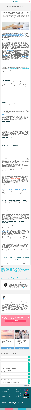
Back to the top (27, 385)
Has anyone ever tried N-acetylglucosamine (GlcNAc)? (11, 382)
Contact (10, 396)
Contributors (3, 394)
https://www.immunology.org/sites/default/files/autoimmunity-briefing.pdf (13, 268)
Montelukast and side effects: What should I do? (10, 376)
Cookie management (11, 395)
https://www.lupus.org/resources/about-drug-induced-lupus (10, 275)
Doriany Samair (19, 8)
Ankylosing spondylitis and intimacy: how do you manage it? (12, 379)
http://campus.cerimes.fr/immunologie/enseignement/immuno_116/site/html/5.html (14, 278)
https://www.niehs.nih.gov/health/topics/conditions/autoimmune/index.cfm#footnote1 (15, 269)
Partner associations (4, 393)
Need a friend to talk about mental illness (9, 368)
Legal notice (10, 394)
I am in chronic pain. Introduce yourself (9, 362)
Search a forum (18, 391)
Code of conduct (11, 393)
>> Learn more (22, 287)
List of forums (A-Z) (18, 393)
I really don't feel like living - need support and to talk (11, 357)
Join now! (15, 320)
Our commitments (4, 397)
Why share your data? (4, 391)
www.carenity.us (5, 402)
